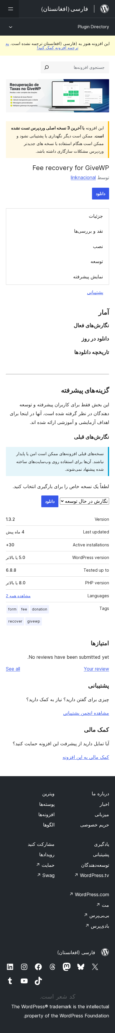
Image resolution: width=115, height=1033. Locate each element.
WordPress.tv (91, 875)
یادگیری (101, 844)
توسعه (97, 261)
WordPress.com (89, 894)
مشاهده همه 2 (18, 595)
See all (13, 669)
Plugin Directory (93, 26)
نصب (98, 246)
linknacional (83, 177)
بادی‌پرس (97, 926)
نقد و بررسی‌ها (88, 231)
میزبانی (102, 814)
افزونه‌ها (46, 814)
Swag (46, 875)
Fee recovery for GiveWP (70, 168)
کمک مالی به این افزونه (86, 757)
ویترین (48, 793)
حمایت (45, 865)
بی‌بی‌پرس (96, 915)
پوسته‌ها (47, 804)
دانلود (100, 193)
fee (24, 609)
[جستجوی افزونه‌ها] (46, 67)
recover (15, 621)
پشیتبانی (101, 854)
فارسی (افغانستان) (76, 952)
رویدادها (47, 854)
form (12, 609)
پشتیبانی (95, 292)
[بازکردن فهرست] (9, 9)
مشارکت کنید (41, 844)
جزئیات (96, 216)
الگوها (49, 825)
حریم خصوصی (94, 825)
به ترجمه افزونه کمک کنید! (42, 45)
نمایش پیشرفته (88, 277)
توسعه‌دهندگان (95, 865)
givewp (33, 621)
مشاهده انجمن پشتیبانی (86, 713)
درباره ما (100, 793)
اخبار (104, 804)
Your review (96, 669)
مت (102, 905)
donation (39, 609)
